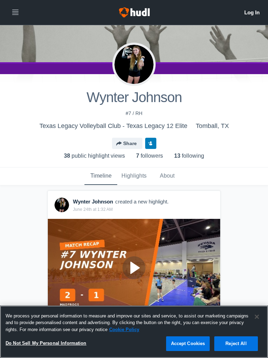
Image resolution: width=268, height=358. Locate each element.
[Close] (257, 316)
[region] (134, 332)
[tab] (100, 176)
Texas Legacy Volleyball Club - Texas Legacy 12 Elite (113, 125)
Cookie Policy (124, 329)
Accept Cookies (188, 343)
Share (130, 143)
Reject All (235, 343)
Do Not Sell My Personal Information (46, 343)
